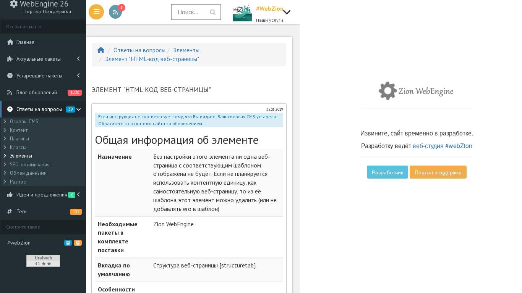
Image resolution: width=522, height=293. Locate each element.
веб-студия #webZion (442, 145)
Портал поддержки (438, 172)
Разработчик (387, 172)
